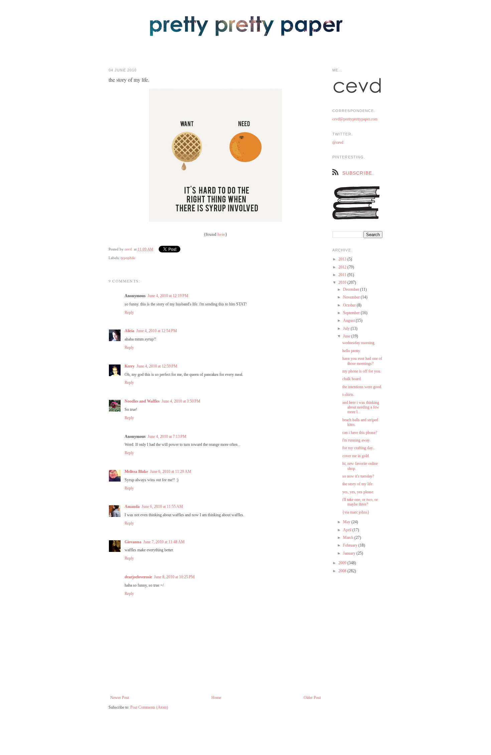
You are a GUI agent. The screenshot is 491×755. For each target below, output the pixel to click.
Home (216, 697)
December (351, 289)
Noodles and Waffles (142, 401)
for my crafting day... (358, 448)
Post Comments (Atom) (149, 707)
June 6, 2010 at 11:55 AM (162, 506)
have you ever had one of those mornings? (362, 360)
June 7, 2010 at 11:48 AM (164, 542)
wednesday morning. (358, 342)
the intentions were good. (362, 387)
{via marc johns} (355, 512)
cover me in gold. (356, 456)
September (352, 312)
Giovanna (133, 542)
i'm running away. (356, 440)
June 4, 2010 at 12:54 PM (156, 330)
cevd (128, 249)
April (347, 530)
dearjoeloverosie (138, 577)
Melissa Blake (136, 471)
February (350, 545)
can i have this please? (359, 432)
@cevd (337, 142)
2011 (342, 274)
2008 (342, 571)
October (350, 305)
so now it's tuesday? (358, 476)
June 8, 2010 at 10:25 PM (174, 577)
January (349, 553)
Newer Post (119, 697)
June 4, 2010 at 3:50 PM (181, 401)
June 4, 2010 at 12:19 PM (168, 295)
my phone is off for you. (361, 371)
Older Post (312, 697)
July (347, 328)
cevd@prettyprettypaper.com (354, 119)
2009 (342, 563)
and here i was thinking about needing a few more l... (360, 407)
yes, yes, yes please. (358, 492)
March (348, 537)
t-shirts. (348, 394)
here (221, 234)
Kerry (130, 366)
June (347, 336)
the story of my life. (357, 484)
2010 (342, 282)
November (352, 297)
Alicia (129, 330)
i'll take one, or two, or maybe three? (360, 502)
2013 (342, 259)
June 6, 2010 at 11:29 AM (170, 471)
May (347, 522)
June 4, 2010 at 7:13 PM (167, 436)
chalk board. (352, 378)
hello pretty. (351, 350)
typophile (128, 258)
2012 (342, 267)
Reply (129, 312)
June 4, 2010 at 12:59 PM (157, 366)
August (349, 320)
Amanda (132, 506)
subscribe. (358, 173)
